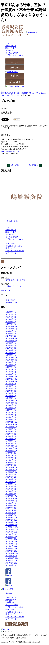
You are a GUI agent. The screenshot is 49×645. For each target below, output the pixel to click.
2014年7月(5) (10, 565)
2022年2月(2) (10, 372)
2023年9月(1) (10, 343)
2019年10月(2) (11, 427)
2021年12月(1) (11, 377)
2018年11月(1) (11, 448)
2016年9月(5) (10, 503)
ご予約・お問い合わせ (14, 55)
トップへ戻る (6, 593)
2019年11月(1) (11, 424)
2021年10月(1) (11, 381)
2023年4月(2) (10, 350)
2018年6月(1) (10, 455)
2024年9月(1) (10, 331)
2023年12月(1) (11, 338)
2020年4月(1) (10, 415)
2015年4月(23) (11, 544)
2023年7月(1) (10, 346)
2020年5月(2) (10, 412)
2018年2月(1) (10, 463)
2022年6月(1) (10, 367)
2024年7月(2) (10, 334)
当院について (10, 46)
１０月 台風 (13, 221)
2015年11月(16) (11, 527)
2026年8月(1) (10, 312)
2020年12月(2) (11, 400)
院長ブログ (10, 248)
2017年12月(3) (11, 467)
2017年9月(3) (10, 475)
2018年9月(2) (10, 453)
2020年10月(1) (11, 403)
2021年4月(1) (10, 391)
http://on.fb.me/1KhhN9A (10, 151)
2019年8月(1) (10, 432)
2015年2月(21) (11, 549)
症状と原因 (10, 243)
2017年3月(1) (10, 489)
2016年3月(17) (11, 518)
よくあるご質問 (11, 53)
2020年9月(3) (10, 405)
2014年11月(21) (11, 556)
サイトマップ (10, 253)
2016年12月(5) (11, 496)
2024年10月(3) (11, 329)
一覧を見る (5, 290)
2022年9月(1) (10, 362)
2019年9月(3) (10, 429)
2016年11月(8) (11, 498)
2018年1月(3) (10, 465)
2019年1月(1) (10, 443)
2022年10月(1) (11, 360)
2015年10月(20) (11, 529)
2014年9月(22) (11, 561)
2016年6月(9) (10, 510)
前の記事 (15, 165)
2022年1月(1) (10, 374)
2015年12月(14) (11, 525)
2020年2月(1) (10, 417)
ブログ (16, 95)
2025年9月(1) (10, 314)
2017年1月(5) (10, 494)
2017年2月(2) (10, 491)
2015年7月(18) (11, 537)
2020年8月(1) (10, 408)
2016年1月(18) (11, 522)
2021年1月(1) (10, 398)
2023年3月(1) (10, 353)
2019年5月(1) (10, 436)
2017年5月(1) (10, 484)
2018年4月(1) (10, 458)
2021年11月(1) (11, 379)
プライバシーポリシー (14, 251)
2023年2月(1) (10, 355)
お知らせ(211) (11, 302)
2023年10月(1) (11, 341)
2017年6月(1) (10, 482)
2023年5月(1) (10, 348)
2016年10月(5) (11, 501)
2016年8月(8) (10, 506)
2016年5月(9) (10, 513)
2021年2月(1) (10, 396)
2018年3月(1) (10, 460)
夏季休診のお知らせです (15, 280)
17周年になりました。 (14, 286)
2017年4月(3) (10, 486)
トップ (8, 43)
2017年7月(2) (10, 479)
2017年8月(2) (10, 477)
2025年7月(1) (10, 319)
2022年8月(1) (10, 365)
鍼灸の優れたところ (13, 246)
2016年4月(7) (10, 515)
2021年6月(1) (10, 389)
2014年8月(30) (11, 563)
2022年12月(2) (11, 357)
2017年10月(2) (11, 472)
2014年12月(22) (11, 553)
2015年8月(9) (10, 534)
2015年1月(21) (11, 551)
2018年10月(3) (11, 451)
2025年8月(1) (10, 317)
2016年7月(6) (10, 508)
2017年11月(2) (11, 470)
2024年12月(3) (11, 326)
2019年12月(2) (11, 422)
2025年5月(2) (10, 322)
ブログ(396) (10, 300)
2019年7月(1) (10, 434)
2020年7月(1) (10, 410)
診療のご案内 (10, 48)
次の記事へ (33, 165)
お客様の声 (10, 50)
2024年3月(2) (10, 336)
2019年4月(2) (10, 439)
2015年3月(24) (11, 546)
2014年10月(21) (11, 558)
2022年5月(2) (10, 369)
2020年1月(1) (10, 420)
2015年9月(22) (11, 532)
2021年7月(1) (10, 386)
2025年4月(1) (10, 324)
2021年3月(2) (10, 393)
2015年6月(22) (11, 539)
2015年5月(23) (11, 541)
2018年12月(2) (11, 446)
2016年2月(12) (11, 520)
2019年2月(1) (10, 441)
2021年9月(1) (10, 384)
